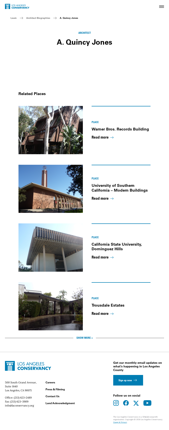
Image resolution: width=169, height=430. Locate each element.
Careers (50, 382)
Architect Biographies (38, 17)
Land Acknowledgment (60, 403)
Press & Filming (55, 389)
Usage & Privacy (120, 422)
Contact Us (52, 396)
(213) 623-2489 (23, 397)
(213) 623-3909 (19, 401)
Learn (14, 17)
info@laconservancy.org (19, 405)
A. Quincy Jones (69, 17)
